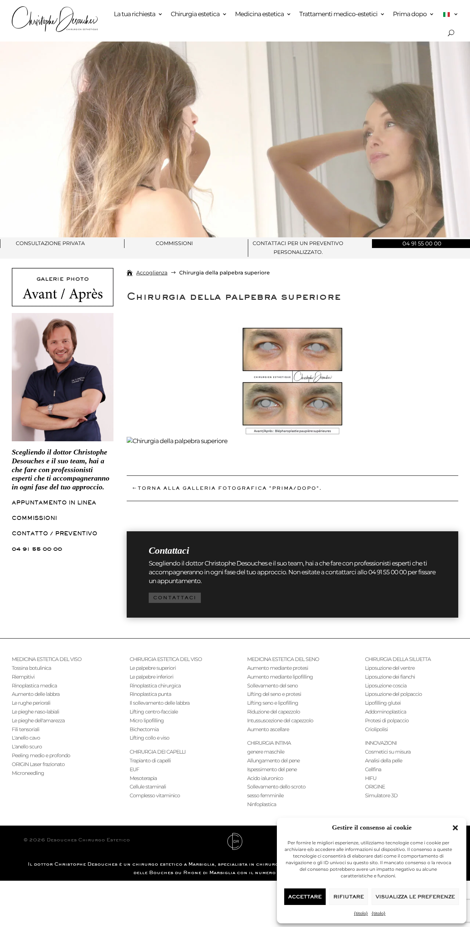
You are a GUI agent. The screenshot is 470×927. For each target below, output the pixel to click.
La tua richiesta (134, 14)
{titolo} (361, 913)
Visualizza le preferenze (415, 896)
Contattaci (174, 597)
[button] (455, 827)
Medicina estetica (259, 14)
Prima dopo (410, 14)
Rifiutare (348, 896)
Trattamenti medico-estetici (338, 14)
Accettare (305, 896)
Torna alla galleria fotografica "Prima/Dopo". (230, 488)
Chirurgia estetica (195, 14)
